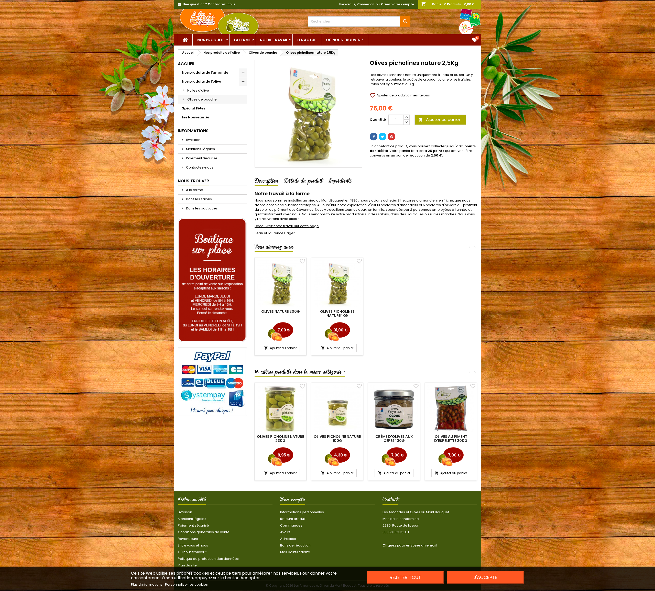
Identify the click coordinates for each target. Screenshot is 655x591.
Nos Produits (211, 39)
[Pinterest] (391, 136)
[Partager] (373, 136)
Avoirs (285, 532)
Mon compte (292, 500)
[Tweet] (382, 136)
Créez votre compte (397, 4)
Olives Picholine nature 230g (280, 438)
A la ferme (194, 189)
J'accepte (485, 577)
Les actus (306, 39)
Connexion (365, 4)
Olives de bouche (202, 99)
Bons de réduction (295, 545)
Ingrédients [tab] (340, 182)
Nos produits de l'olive (201, 81)
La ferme (242, 39)
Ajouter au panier (439, 119)
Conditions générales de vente (204, 532)
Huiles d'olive (198, 90)
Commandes (291, 525)
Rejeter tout (405, 577)
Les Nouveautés (196, 117)
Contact (390, 500)
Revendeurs (188, 538)
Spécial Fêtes (193, 108)
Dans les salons (198, 199)
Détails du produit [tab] (303, 182)
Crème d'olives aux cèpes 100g (394, 438)
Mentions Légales (200, 149)
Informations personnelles (302, 512)
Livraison (192, 139)
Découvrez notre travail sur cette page (287, 226)
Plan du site (187, 565)
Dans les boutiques (201, 208)
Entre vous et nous (193, 545)
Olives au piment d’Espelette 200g (450, 438)
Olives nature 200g (280, 311)
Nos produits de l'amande (205, 72)
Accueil (186, 64)
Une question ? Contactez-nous (209, 4)
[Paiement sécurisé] (212, 382)
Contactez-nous (199, 167)
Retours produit (293, 518)
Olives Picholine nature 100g (337, 438)
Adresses (288, 538)
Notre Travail (274, 39)
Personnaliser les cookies (186, 584)
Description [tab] (266, 182)
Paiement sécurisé (193, 525)
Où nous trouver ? (344, 39)
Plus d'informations (147, 584)
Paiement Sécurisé (201, 158)
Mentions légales (192, 518)
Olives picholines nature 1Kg (337, 313)
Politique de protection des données (208, 558)
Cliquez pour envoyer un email (410, 545)
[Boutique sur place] (212, 280)
